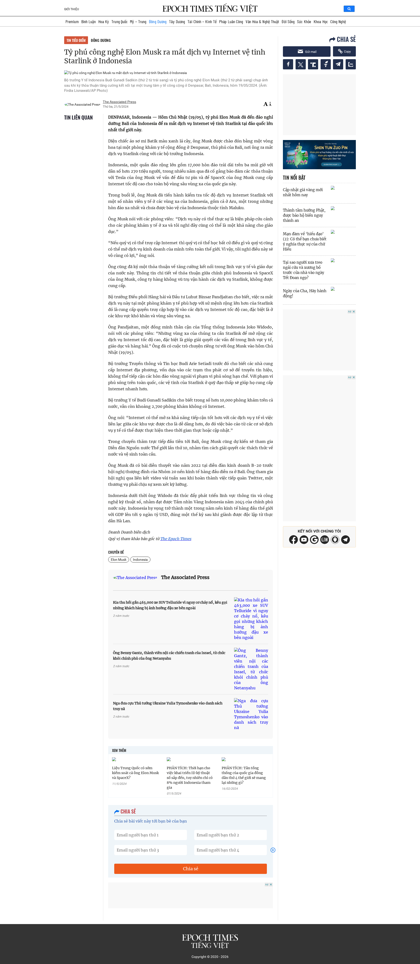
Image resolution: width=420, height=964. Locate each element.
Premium (72, 21)
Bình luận (88, 21)
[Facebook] (293, 543)
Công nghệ (338, 21)
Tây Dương (177, 21)
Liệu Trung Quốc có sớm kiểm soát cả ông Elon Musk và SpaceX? (135, 773)
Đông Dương (157, 21)
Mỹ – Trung (138, 21)
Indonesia (140, 560)
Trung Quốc (119, 21)
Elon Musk (118, 560)
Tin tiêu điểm (76, 40)
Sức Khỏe (304, 21)
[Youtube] (303, 543)
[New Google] (314, 539)
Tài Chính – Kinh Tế (202, 21)
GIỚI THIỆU (71, 9)
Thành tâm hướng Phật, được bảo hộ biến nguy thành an (304, 215)
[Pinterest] (324, 543)
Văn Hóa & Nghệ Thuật (262, 21)
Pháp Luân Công (231, 21)
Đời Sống (288, 21)
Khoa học (321, 21)
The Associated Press (185, 577)
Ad (266, 884)
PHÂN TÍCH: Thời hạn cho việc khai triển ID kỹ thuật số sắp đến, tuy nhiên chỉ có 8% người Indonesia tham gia (190, 778)
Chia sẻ (190, 868)
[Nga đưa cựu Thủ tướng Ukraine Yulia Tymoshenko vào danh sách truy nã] (251, 714)
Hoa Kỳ (103, 21)
